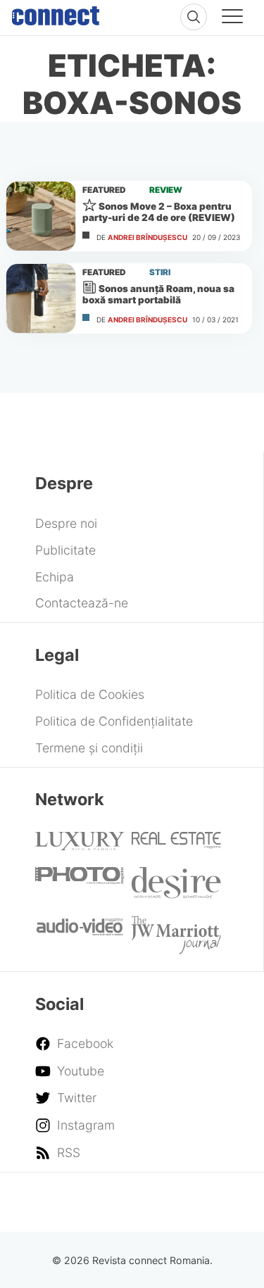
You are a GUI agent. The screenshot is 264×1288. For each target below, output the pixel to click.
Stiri (159, 272)
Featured (104, 190)
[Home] (55, 12)
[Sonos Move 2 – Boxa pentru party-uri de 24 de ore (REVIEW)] (41, 216)
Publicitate (65, 550)
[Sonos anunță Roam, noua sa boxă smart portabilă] (41, 298)
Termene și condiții (89, 747)
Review (165, 190)
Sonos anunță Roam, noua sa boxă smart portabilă (158, 294)
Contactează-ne (81, 602)
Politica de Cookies (89, 694)
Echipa (54, 576)
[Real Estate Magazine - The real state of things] (176, 844)
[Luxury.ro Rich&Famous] (79, 845)
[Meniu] (232, 18)
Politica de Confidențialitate (114, 721)
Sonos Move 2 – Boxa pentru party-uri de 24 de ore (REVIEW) (158, 212)
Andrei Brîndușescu (147, 237)
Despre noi (66, 523)
